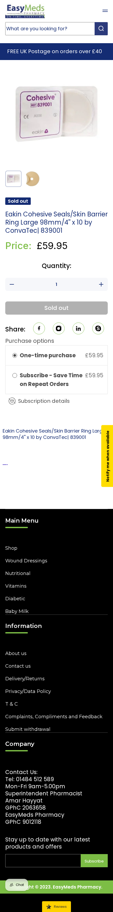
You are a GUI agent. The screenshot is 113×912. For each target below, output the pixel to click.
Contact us (18, 666)
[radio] (14, 355)
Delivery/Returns (25, 679)
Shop (11, 548)
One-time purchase (48, 355)
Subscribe (94, 861)
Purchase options (29, 341)
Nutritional (17, 573)
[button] (92, 10)
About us (16, 653)
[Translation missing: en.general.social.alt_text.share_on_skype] (98, 329)
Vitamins (16, 586)
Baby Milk (17, 611)
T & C (11, 704)
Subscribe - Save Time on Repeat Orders (51, 379)
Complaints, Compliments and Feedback (53, 717)
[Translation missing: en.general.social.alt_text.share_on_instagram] (59, 329)
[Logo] (25, 10)
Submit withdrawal (27, 729)
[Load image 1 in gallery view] (13, 179)
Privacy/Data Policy (28, 691)
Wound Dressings (26, 561)
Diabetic (15, 599)
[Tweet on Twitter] (78, 329)
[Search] (101, 28)
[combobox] (56, 28)
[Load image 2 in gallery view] (32, 179)
